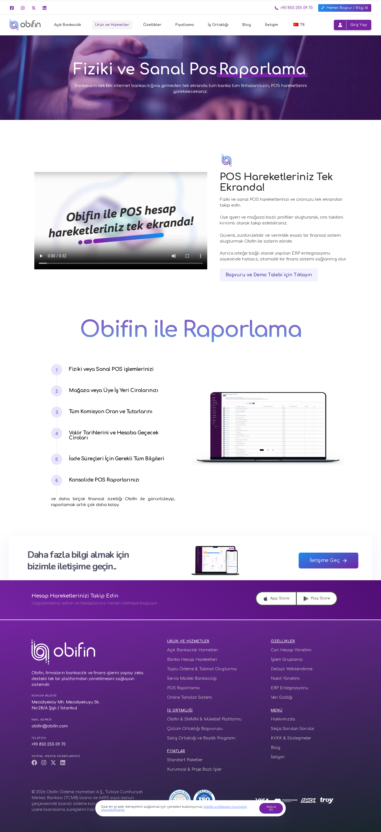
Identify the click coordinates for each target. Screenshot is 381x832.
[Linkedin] (44, 8)
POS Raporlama (183, 688)
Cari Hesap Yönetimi (291, 650)
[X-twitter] (34, 8)
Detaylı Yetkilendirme (291, 669)
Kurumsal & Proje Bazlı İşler (194, 769)
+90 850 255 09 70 (49, 744)
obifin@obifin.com (50, 726)
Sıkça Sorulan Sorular (293, 729)
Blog (246, 25)
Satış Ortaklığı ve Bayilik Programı (201, 738)
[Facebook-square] (12, 8)
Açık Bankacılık (67, 25)
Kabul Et (271, 808)
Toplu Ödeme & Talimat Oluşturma (202, 669)
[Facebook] (34, 762)
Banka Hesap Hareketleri (192, 659)
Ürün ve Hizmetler (112, 25)
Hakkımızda (283, 719)
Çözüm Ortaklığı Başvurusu (195, 729)
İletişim (271, 25)
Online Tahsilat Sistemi (189, 697)
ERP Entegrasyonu (289, 688)
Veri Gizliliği (281, 697)
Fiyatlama (184, 25)
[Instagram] (23, 8)
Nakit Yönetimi (285, 678)
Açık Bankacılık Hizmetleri (192, 650)
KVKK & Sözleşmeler (291, 738)
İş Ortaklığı (218, 25)
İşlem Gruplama (287, 659)
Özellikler (152, 25)
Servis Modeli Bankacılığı (192, 678)
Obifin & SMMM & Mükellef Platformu (204, 719)
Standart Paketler (185, 760)
